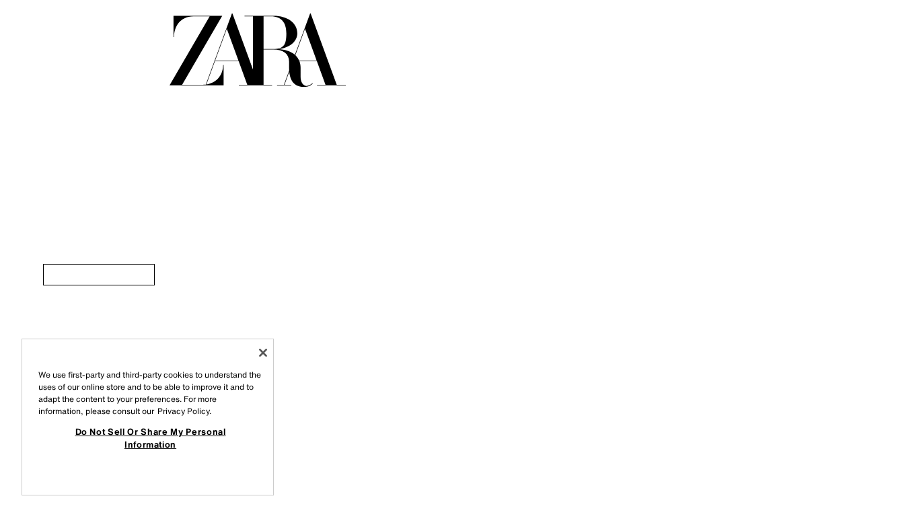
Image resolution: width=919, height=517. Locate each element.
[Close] (263, 353)
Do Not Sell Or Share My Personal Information (150, 437)
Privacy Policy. (184, 411)
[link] (99, 274)
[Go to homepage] (258, 50)
